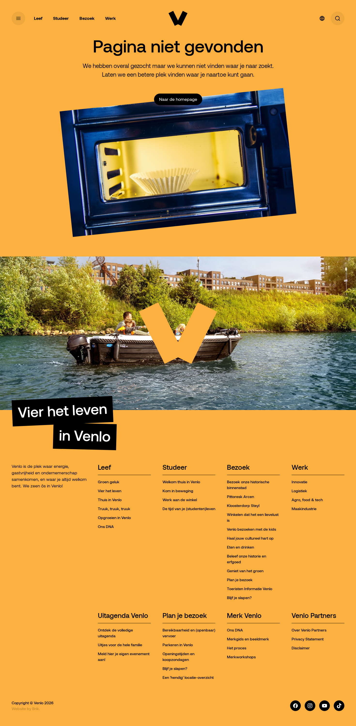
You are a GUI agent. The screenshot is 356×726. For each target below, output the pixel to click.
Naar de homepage (178, 99)
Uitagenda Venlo (123, 615)
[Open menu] (18, 18)
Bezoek (238, 467)
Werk (300, 467)
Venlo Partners (314, 615)
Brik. (36, 708)
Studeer (175, 467)
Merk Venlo (244, 615)
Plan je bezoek (185, 615)
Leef (104, 467)
